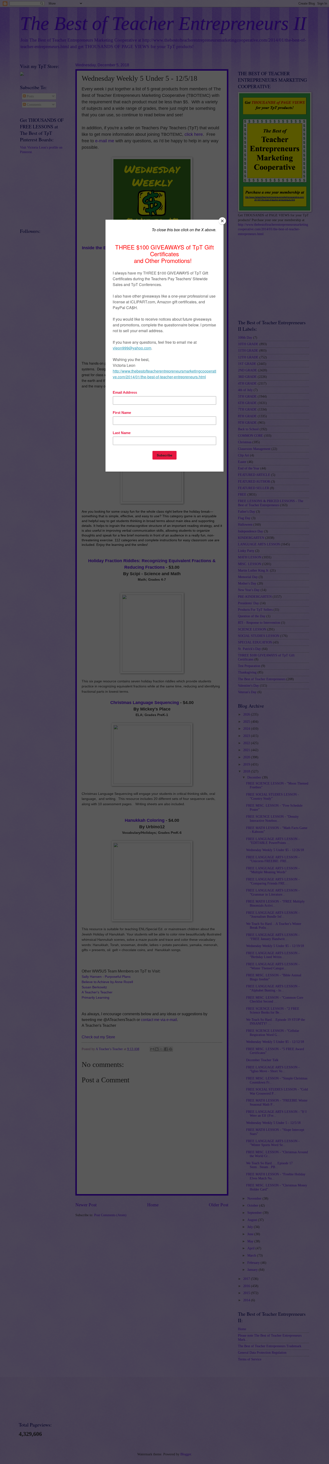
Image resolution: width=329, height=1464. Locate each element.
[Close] (222, 220)
